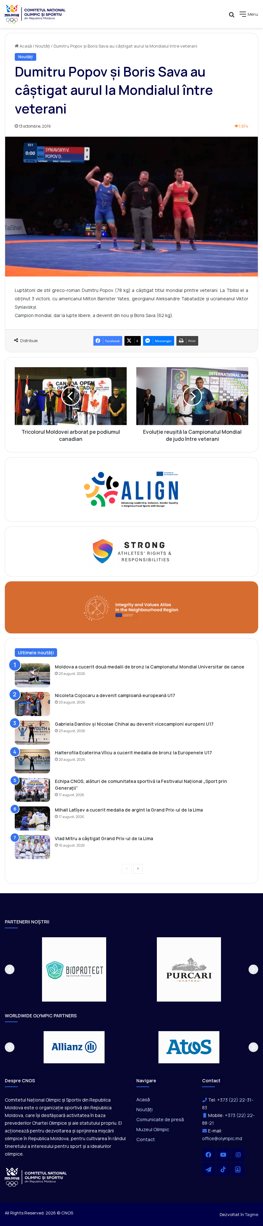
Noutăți (42, 46)
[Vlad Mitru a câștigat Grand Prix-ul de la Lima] (32, 847)
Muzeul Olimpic (152, 1129)
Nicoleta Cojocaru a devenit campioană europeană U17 (115, 695)
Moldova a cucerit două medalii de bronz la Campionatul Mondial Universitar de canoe (149, 667)
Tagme (251, 1214)
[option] (74, 969)
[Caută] (231, 16)
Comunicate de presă (160, 1119)
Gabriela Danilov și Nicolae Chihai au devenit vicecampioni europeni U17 (134, 724)
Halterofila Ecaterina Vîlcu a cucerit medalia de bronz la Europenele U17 (133, 752)
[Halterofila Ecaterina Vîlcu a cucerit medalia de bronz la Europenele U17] (32, 761)
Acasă (25, 46)
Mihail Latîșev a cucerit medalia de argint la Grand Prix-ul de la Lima (129, 810)
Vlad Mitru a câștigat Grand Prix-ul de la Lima (104, 838)
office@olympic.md (222, 1138)
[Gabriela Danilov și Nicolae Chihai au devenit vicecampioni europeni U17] (32, 733)
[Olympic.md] (35, 14)
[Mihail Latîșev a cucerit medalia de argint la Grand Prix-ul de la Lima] (32, 818)
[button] (9, 969)
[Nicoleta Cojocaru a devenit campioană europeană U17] (32, 704)
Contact (145, 1139)
